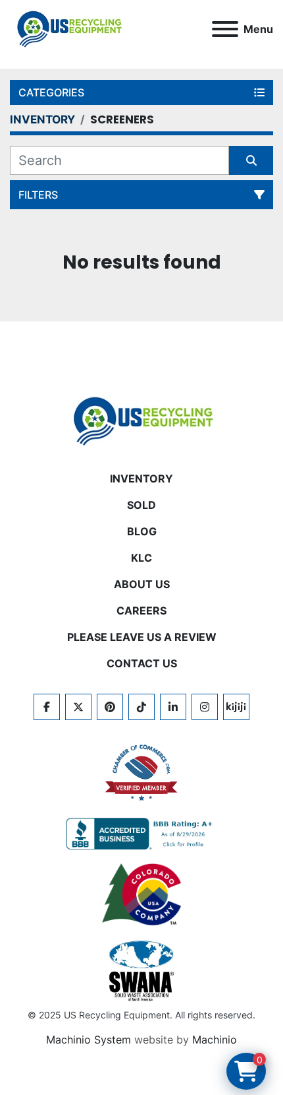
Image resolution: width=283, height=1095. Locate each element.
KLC (141, 557)
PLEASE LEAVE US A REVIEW (142, 637)
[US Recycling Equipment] (141, 420)
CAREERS (141, 610)
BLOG (142, 531)
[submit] (251, 160)
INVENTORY (141, 478)
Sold (141, 505)
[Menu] (225, 29)
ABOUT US (142, 584)
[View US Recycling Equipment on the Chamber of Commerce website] (141, 773)
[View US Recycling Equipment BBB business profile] (141, 833)
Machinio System (88, 1039)
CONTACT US (142, 663)
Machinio (214, 1039)
